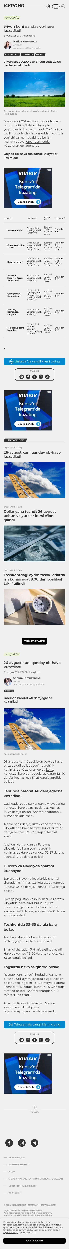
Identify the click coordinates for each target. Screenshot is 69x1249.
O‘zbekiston (27, 55)
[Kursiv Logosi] (14, 5)
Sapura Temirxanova (27, 678)
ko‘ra (49, 769)
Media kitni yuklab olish (23, 1186)
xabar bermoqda (38, 141)
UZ (55, 6)
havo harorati (12, 55)
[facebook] (9, 1143)
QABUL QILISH (34, 1240)
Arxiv (12, 1172)
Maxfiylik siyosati (19, 1164)
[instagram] (22, 1143)
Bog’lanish (15, 1193)
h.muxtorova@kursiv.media (26, 48)
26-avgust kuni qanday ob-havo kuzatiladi (32, 454)
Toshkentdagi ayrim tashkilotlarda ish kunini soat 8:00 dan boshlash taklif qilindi (34, 579)
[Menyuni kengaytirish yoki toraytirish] (63, 6)
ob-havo (40, 55)
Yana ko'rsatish (34, 641)
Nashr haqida (17, 1157)
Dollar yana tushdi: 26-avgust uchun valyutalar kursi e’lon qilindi (30, 515)
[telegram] (34, 1143)
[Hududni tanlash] (48, 6)
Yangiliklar (11, 17)
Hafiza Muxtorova (25, 41)
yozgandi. (48, 1011)
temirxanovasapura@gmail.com (28, 684)
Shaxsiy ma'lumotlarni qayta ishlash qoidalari (36, 1179)
